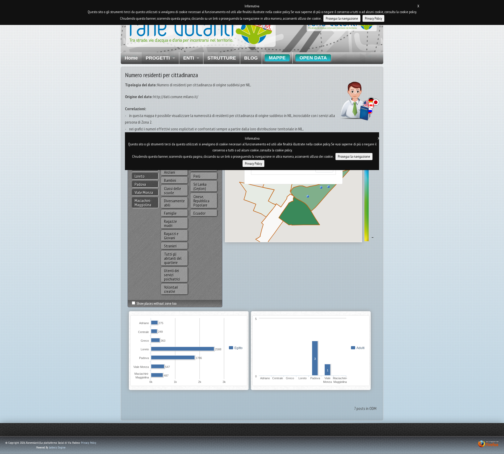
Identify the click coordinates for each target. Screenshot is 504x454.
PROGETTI (158, 58)
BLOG (251, 58)
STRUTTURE (221, 58)
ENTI (188, 58)
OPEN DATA (313, 57)
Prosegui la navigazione (342, 18)
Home (131, 58)
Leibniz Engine (57, 447)
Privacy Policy (88, 443)
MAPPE (277, 57)
